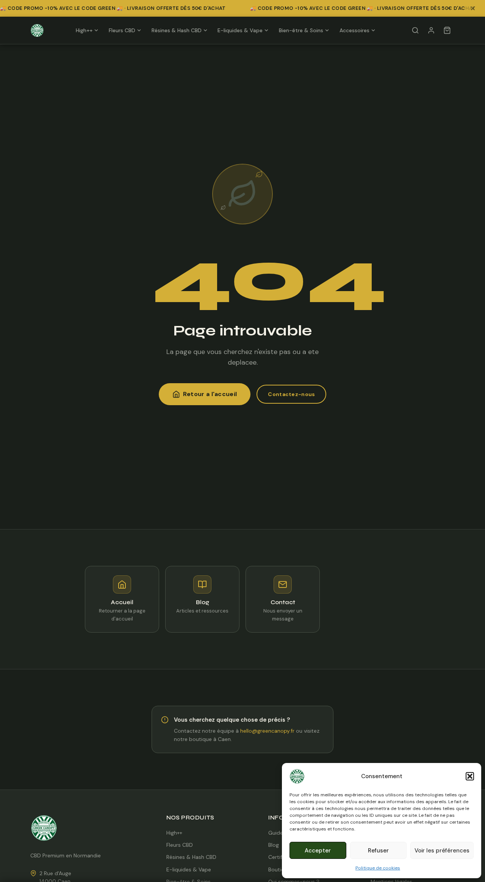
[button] (470, 776)
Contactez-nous (291, 394)
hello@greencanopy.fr (267, 730)
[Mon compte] (431, 30)
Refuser (378, 850)
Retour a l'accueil (210, 394)
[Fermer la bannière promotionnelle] (475, 8)
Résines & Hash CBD (177, 30)
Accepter (318, 850)
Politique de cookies (377, 868)
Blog (273, 844)
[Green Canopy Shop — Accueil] (37, 30)
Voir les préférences (442, 850)
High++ (84, 30)
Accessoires (354, 30)
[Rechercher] (415, 30)
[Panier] (447, 30)
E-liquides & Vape (240, 30)
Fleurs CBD (122, 30)
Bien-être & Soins (301, 30)
